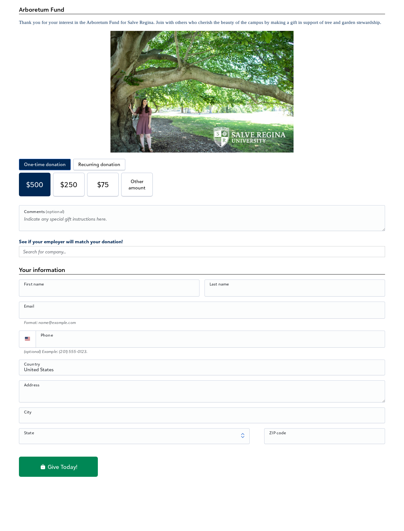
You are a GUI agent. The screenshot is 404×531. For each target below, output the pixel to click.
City (28, 411)
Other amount (137, 184)
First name (34, 283)
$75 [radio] (103, 184)
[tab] (45, 164)
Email (29, 306)
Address (31, 384)
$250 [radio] (68, 184)
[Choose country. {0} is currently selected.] (27, 339)
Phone (47, 335)
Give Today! (61, 466)
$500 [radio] (34, 184)
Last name (219, 283)
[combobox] (202, 371)
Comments (44, 211)
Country (32, 364)
